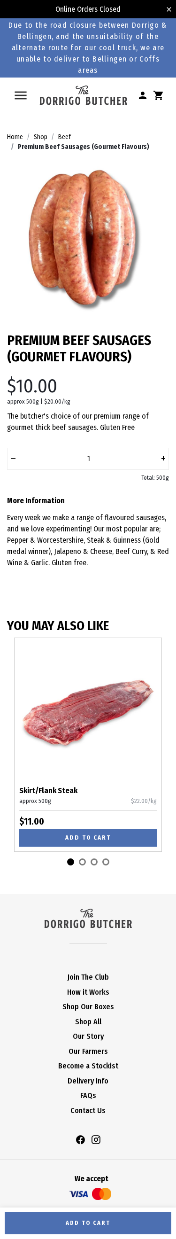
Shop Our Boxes (88, 1006)
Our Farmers (88, 1051)
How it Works (88, 992)
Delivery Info (88, 1080)
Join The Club (88, 977)
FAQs (88, 1095)
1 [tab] (70, 861)
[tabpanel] (88, 745)
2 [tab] (82, 861)
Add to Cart (88, 1222)
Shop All (88, 1021)
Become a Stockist (88, 1065)
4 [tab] (105, 861)
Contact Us (88, 1110)
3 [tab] (94, 861)
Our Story (88, 1036)
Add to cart (88, 837)
